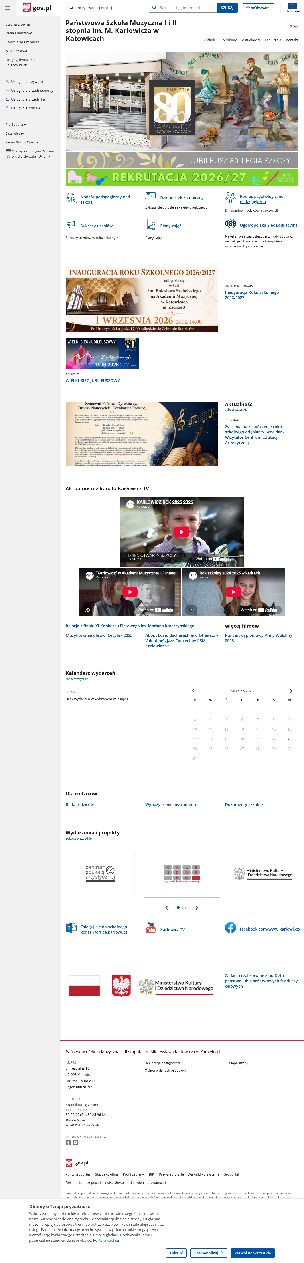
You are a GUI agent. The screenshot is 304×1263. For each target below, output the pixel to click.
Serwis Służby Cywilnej (22, 142)
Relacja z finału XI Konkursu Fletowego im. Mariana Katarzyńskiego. (130, 625)
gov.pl (81, 1163)
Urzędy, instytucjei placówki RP (20, 62)
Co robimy (229, 40)
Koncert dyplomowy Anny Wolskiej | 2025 (260, 638)
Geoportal (231, 1174)
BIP (151, 1174)
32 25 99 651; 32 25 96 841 (87, 1114)
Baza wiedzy (15, 133)
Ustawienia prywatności (148, 1182)
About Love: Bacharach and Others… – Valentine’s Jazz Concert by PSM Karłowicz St (181, 641)
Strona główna (23, 24)
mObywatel (260, 8)
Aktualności (251, 40)
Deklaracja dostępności (162, 1063)
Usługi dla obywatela (28, 81)
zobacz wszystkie (236, 409)
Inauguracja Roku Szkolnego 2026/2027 (252, 295)
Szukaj (227, 7)
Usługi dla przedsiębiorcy (31, 90)
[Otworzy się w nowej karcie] (69, 1143)
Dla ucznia (273, 40)
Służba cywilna (106, 1174)
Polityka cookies (78, 1174)
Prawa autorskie (171, 1174)
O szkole (209, 40)
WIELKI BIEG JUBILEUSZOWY (93, 380)
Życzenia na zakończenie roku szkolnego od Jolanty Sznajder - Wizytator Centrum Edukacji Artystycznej (254, 434)
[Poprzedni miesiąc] (193, 690)
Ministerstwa (16, 50)
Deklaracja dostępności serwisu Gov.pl (95, 1182)
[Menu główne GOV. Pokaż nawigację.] (8, 8)
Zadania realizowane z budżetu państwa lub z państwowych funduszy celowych (261, 981)
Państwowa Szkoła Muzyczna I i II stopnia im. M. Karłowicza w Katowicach (121, 31)
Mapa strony (238, 1063)
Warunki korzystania (203, 1174)
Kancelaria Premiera (23, 42)
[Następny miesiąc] (291, 690)
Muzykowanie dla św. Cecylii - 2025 (99, 635)
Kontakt (292, 40)
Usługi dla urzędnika (27, 99)
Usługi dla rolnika (25, 108)
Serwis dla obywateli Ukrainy (30, 154)
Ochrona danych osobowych (166, 1070)
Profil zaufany (16, 124)
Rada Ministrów (19, 33)
